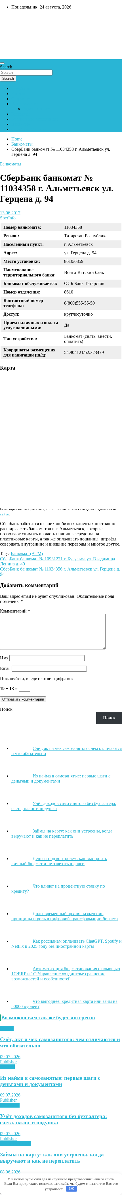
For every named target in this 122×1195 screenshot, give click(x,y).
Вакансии (20, 124)
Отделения (21, 98)
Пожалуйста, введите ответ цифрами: (36, 678)
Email (5, 668)
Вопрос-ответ (24, 103)
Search (6, 66)
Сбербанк (20, 88)
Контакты (20, 114)
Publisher (8, 1061)
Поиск (6, 709)
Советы (7, 1066)
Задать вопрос (36, 108)
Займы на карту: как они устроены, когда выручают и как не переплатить (52, 1158)
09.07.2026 (10, 1056)
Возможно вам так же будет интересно (48, 1017)
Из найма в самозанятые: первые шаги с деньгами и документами (50, 1081)
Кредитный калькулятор (34, 119)
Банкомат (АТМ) (27, 553)
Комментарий (15, 611)
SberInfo (8, 217)
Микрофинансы (15, 1143)
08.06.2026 (10, 1171)
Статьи (7, 1028)
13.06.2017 (10, 212)
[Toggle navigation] (2, 63)
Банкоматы (22, 93)
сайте (4, 514)
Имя (4, 657)
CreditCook (17, 19)
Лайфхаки (10, 1105)
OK (71, 1188)
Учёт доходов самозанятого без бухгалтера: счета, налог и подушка (53, 1119)
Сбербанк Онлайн (29, 129)
